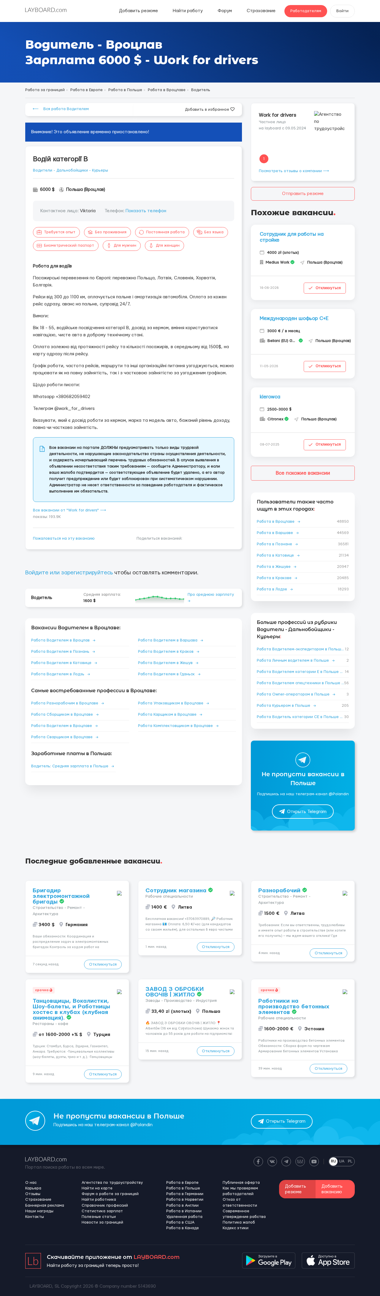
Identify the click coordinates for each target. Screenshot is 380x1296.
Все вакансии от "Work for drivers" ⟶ (69, 510)
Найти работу (188, 11)
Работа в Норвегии (184, 1199)
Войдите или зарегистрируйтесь (69, 573)
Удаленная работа (184, 1217)
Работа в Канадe (182, 1228)
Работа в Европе (182, 1183)
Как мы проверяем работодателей (240, 1191)
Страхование (261, 11)
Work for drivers (277, 115)
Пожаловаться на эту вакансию (64, 538)
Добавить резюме (138, 11)
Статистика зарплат (102, 1211)
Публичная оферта (241, 1183)
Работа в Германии (184, 1194)
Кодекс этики (235, 1228)
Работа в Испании (184, 1211)
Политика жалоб (239, 1222)
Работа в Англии (182, 1205)
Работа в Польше (183, 1188)
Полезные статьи (99, 1217)
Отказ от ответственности (240, 1202)
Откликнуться (328, 288)
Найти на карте (97, 1188)
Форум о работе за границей (110, 1194)
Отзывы (32, 1194)
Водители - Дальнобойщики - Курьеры (70, 170)
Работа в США (180, 1222)
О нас (31, 1183)
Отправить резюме (303, 193)
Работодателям (305, 11)
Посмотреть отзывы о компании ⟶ (294, 171)
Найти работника (99, 1199)
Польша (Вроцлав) (85, 189)
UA (341, 1161)
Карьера (33, 1188)
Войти (342, 11)
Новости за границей (102, 1222)
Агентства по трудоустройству (112, 1183)
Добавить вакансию (332, 1189)
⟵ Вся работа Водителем (61, 109)
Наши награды (39, 1211)
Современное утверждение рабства (244, 1214)
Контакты (34, 1217)
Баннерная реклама (44, 1205)
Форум (225, 11)
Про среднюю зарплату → (211, 597)
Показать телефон (146, 211)
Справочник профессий (105, 1205)
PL (350, 1161)
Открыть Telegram (307, 811)
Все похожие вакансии (303, 473)
